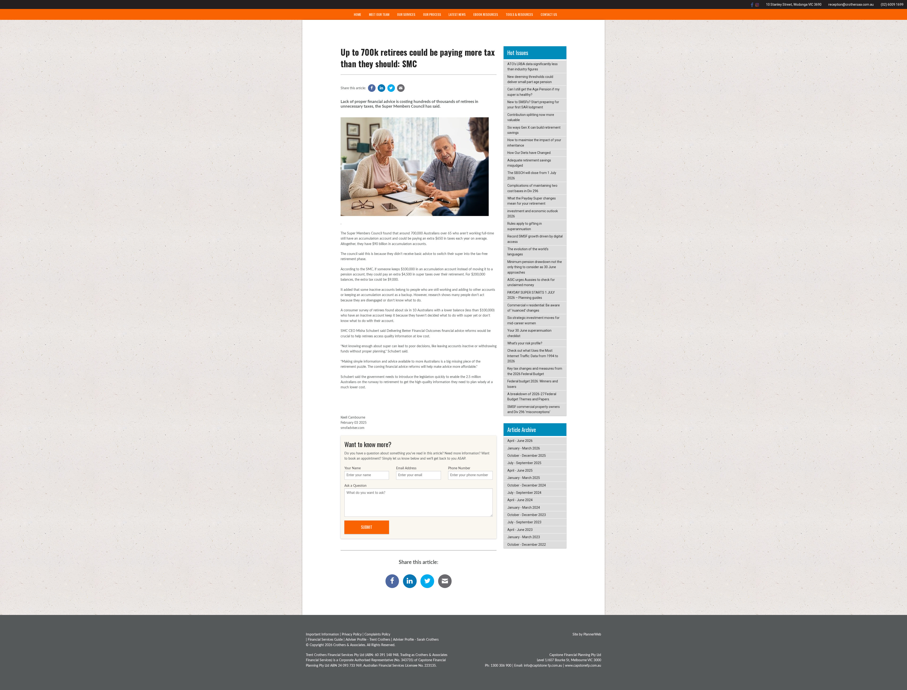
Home (357, 14)
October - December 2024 (526, 485)
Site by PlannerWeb (587, 634)
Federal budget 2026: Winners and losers (532, 383)
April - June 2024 (520, 500)
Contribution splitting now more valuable (530, 117)
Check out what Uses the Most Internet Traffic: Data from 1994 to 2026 (532, 356)
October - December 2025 (526, 455)
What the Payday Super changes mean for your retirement (531, 200)
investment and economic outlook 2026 (532, 213)
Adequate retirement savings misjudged (529, 162)
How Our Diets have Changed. (529, 153)
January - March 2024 (523, 507)
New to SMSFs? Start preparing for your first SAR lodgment (533, 104)
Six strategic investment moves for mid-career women (533, 320)
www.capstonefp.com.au (583, 665)
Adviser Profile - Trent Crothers (368, 639)
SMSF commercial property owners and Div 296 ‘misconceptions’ (533, 409)
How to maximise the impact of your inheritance (534, 142)
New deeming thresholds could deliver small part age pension (530, 79)
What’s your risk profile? (524, 343)
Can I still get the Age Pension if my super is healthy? (533, 91)
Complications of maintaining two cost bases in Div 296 (532, 188)
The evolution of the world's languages (527, 251)
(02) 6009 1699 (892, 4)
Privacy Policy (352, 634)
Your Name (352, 468)
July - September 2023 (524, 522)
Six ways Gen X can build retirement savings (533, 130)
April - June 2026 (520, 441)
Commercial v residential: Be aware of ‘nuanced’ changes (533, 307)
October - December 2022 (526, 544)
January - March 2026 (523, 448)
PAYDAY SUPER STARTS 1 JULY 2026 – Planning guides (531, 295)
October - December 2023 (526, 515)
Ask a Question (355, 485)
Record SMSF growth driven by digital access (535, 238)
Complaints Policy (377, 634)
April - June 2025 (520, 470)
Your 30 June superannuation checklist (529, 333)
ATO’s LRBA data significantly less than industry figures (532, 66)
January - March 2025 (523, 478)
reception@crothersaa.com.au (851, 4)
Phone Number (459, 468)
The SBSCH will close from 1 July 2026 (531, 175)
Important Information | (324, 634)
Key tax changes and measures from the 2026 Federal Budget (534, 371)
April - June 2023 (520, 530)
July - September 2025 (524, 463)
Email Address (406, 468)
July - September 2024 (524, 493)
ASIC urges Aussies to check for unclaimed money (531, 282)
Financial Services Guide (325, 639)
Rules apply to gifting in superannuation (524, 226)
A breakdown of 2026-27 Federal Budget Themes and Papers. (531, 396)
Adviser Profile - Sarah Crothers (416, 639)
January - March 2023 (523, 537)
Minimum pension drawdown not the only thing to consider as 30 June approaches (534, 267)
